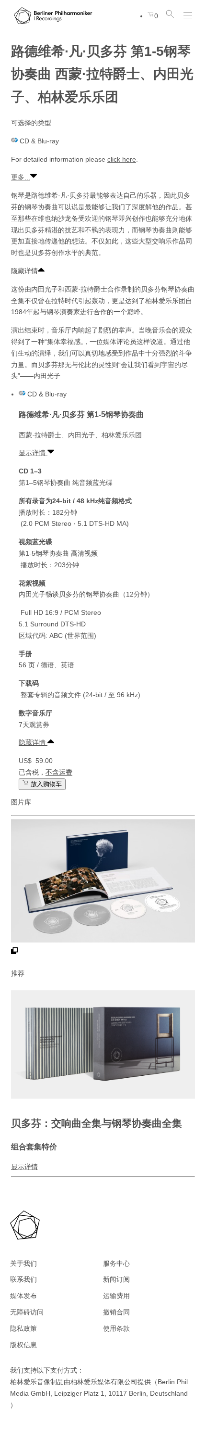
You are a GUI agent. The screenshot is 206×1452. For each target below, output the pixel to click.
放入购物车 (45, 784)
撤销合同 (116, 1312)
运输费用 (116, 1295)
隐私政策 (23, 1328)
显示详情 (33, 453)
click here (121, 159)
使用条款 (116, 1328)
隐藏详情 (24, 271)
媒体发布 (23, 1295)
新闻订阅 (116, 1279)
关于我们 (23, 1263)
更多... (20, 177)
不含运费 (59, 772)
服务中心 (116, 1263)
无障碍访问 (27, 1312)
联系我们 (23, 1279)
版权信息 (23, 1345)
